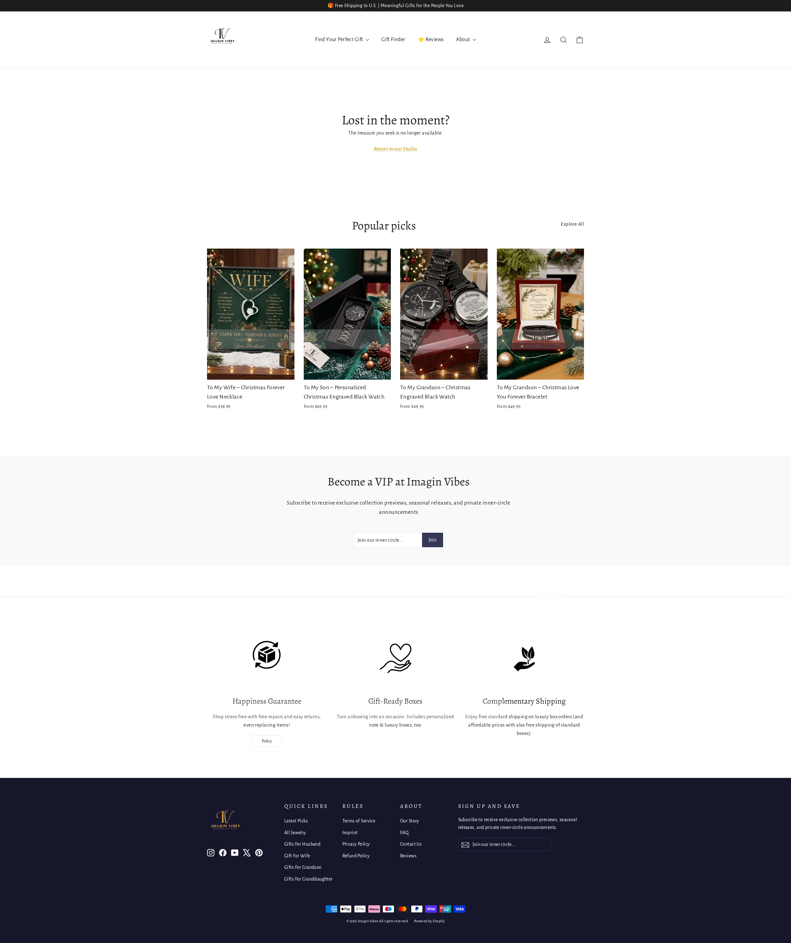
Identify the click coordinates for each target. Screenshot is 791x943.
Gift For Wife (297, 855)
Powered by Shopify (429, 921)
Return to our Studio (395, 148)
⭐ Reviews (431, 39)
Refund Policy (356, 855)
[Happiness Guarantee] (267, 659)
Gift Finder (393, 39)
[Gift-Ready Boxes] (395, 659)
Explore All (572, 224)
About (463, 39)
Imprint (350, 832)
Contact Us (411, 844)
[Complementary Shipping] (524, 659)
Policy (267, 741)
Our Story (409, 820)
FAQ (404, 832)
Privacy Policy (356, 844)
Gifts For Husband (302, 844)
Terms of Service (358, 820)
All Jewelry (295, 832)
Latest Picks (296, 820)
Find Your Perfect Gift (339, 39)
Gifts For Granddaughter (308, 879)
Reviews (408, 855)
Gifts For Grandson (303, 867)
